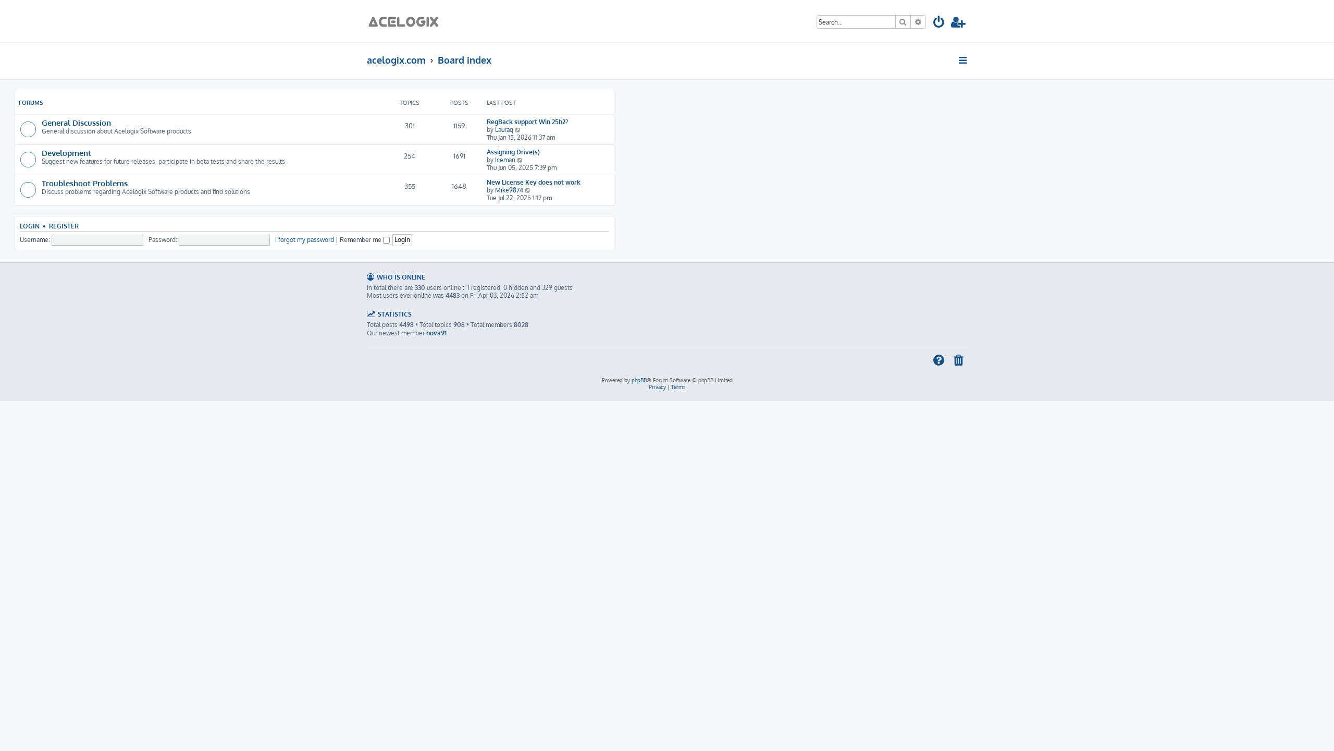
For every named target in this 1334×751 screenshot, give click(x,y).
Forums (31, 102)
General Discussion (76, 122)
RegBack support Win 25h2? (527, 122)
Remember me (361, 240)
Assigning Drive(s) (513, 152)
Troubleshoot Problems (85, 183)
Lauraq (504, 130)
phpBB (639, 380)
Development (66, 153)
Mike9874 (509, 190)
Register (64, 226)
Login (30, 226)
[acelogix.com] (407, 21)
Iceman (505, 160)
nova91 (436, 333)
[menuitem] (939, 24)
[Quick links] (964, 60)
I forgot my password (304, 240)
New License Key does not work (533, 182)
